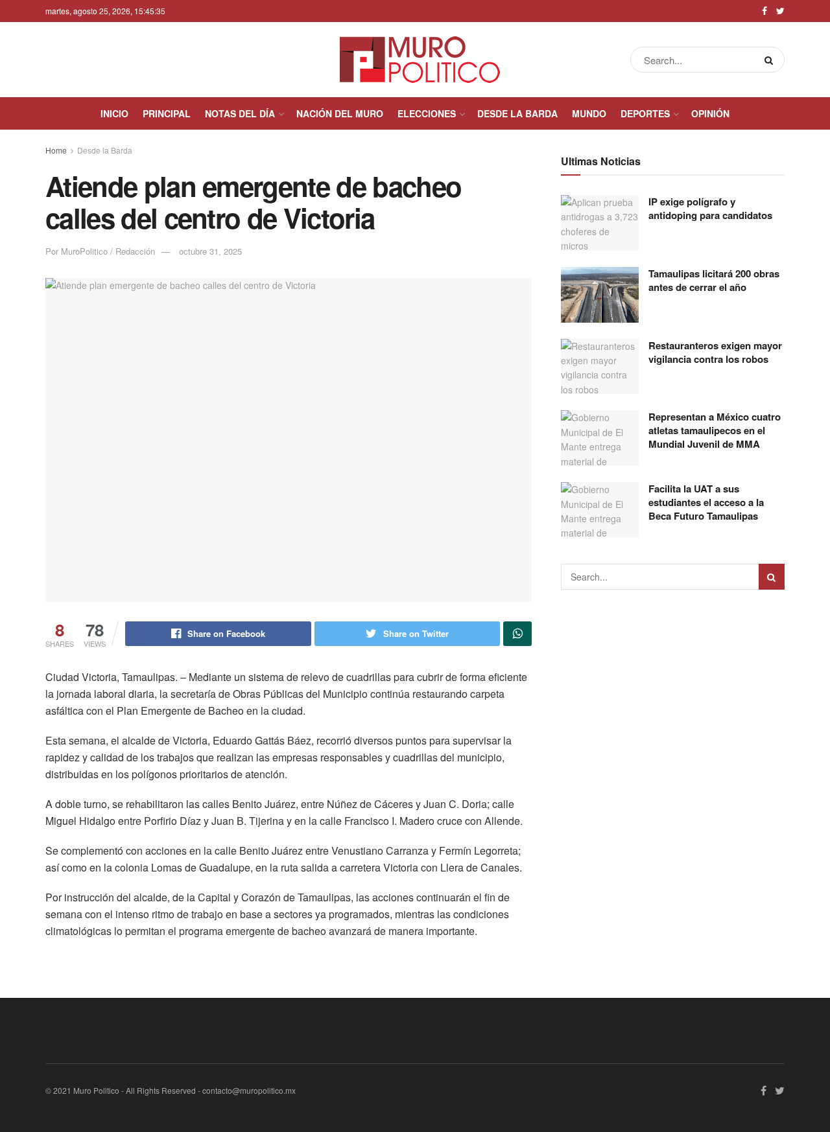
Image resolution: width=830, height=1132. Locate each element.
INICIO (114, 113)
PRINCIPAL (167, 113)
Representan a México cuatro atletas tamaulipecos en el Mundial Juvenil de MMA (714, 430)
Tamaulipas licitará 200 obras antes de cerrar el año (713, 280)
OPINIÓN (710, 113)
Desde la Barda (104, 150)
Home (56, 150)
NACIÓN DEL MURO (339, 113)
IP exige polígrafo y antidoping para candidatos (710, 208)
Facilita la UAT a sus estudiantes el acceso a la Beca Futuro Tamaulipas (706, 502)
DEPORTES (645, 113)
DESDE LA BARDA (517, 113)
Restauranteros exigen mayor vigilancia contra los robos (715, 352)
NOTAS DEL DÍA (240, 113)
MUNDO (589, 113)
